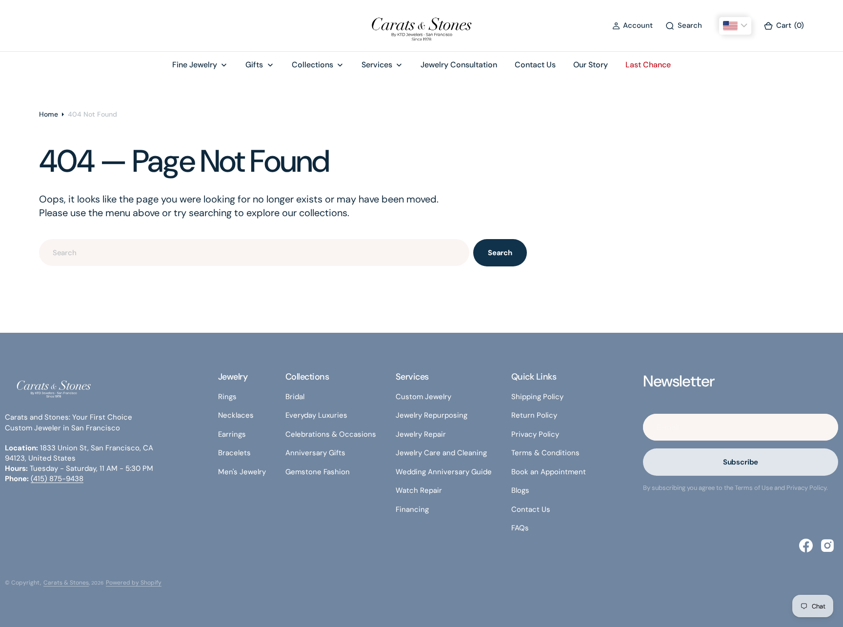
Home (48, 114)
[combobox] (254, 252)
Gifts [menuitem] (254, 65)
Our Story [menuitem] (590, 65)
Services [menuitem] (376, 65)
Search (500, 253)
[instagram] (827, 545)
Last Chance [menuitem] (648, 65)
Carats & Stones (66, 583)
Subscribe (741, 462)
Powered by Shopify (133, 583)
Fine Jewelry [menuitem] (194, 65)
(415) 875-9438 (57, 479)
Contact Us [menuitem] (535, 65)
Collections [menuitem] (312, 65)
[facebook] (806, 545)
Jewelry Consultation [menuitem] (459, 65)
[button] (632, 25)
